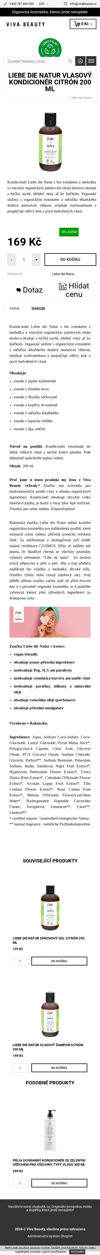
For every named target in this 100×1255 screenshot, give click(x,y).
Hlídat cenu (77, 290)
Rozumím (77, 1252)
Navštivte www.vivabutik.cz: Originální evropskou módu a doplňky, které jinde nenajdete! (50, 1208)
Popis (15, 308)
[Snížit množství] (29, 963)
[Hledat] (70, 61)
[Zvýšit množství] (29, 959)
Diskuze (38, 308)
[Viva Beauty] (50, 24)
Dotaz (33, 290)
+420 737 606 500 (21, 4)
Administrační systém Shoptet (50, 1236)
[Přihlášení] (80, 61)
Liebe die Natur (81, 98)
